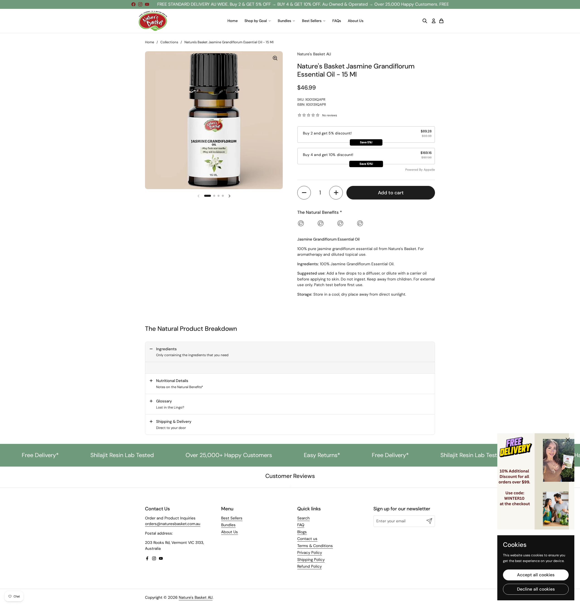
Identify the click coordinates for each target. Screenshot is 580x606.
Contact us (307, 538)
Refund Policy (309, 566)
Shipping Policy (311, 559)
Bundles (284, 20)
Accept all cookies (536, 575)
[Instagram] (140, 4)
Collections (169, 42)
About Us (355, 20)
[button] (207, 196)
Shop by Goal (255, 20)
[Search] (425, 21)
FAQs (336, 20)
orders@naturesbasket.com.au (172, 523)
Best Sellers (311, 20)
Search (303, 518)
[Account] (433, 21)
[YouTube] (147, 4)
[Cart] (441, 21)
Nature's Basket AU (196, 597)
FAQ (300, 524)
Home (232, 20)
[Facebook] (133, 4)
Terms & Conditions (315, 545)
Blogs (302, 531)
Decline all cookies (536, 589)
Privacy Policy (309, 552)
